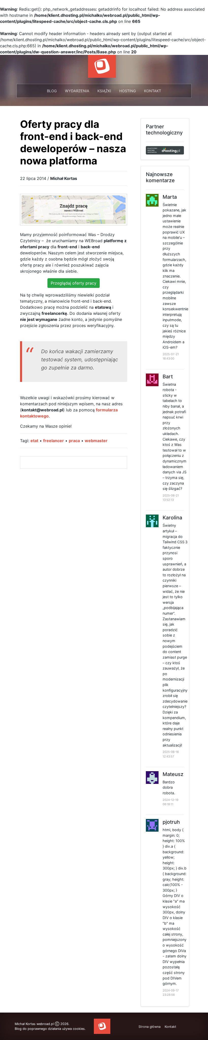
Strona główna (149, 1027)
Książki (104, 91)
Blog (52, 91)
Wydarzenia (77, 91)
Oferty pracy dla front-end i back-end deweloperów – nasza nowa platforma (73, 142)
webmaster (96, 440)
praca (74, 440)
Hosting (127, 91)
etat (34, 440)
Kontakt (152, 91)
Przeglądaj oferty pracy (73, 283)
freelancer (53, 440)
